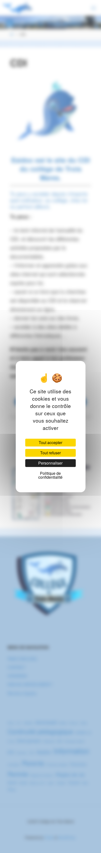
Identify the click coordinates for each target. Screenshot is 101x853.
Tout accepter (50, 442)
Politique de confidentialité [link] (50, 475)
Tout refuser (50, 453)
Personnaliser (50, 463)
